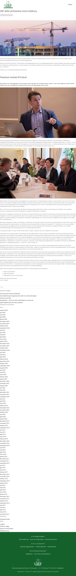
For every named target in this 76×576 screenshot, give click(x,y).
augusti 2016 (4, 483)
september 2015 (5, 503)
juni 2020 (2, 414)
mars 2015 (3, 512)
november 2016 (4, 476)
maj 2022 (2, 390)
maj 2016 (2, 487)
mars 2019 (3, 436)
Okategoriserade (5, 519)
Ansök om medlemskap (36, 539)
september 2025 (5, 328)
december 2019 (4, 421)
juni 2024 (2, 352)
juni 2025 (2, 332)
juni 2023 (2, 370)
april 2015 (3, 509)
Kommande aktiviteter (51, 539)
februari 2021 (4, 405)
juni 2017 (2, 465)
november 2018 (4, 443)
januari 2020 (3, 419)
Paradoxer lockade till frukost (13, 77)
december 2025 (4, 321)
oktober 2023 (4, 363)
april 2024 (3, 357)
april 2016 (3, 490)
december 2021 (4, 392)
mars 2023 (3, 374)
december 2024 (4, 343)
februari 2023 (4, 377)
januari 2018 (3, 456)
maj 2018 (2, 450)
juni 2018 (2, 447)
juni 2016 (2, 485)
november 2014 (4, 514)
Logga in (2, 524)
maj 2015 (2, 507)
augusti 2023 (4, 368)
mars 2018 (3, 454)
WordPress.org (4, 531)
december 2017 (4, 459)
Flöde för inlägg (4, 526)
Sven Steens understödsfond (42, 554)
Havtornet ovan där (5, 298)
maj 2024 (2, 354)
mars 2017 (3, 470)
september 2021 (5, 396)
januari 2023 (3, 379)
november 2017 (4, 461)
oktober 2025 (4, 326)
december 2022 (4, 381)
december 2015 (4, 496)
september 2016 (5, 481)
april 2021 (3, 401)
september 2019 (5, 428)
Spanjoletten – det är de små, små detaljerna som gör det (16, 300)
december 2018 (4, 441)
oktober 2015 (4, 501)
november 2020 (4, 410)
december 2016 (4, 474)
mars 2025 (3, 339)
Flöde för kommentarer (6, 528)
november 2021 (4, 394)
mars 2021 (3, 403)
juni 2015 (2, 505)
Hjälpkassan (29, 554)
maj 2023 (2, 372)
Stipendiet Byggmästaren (27, 546)
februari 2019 (4, 439)
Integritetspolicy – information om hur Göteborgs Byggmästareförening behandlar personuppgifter (38, 571)
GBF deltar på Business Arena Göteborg (18, 11)
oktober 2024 (4, 348)
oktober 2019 (4, 425)
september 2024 (5, 350)
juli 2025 (2, 330)
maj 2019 (2, 432)
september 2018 (5, 445)
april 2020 (3, 416)
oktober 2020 (4, 412)
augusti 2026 (4, 310)
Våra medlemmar (24, 539)
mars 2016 (3, 492)
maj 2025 (2, 334)
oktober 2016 (4, 478)
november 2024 (4, 346)
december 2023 (4, 361)
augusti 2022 (4, 385)
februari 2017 (4, 472)
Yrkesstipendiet (51, 546)
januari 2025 (3, 341)
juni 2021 (2, 399)
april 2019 (3, 434)
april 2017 (3, 467)
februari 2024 (4, 359)
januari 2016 (3, 494)
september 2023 (5, 365)
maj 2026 (2, 315)
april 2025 (3, 337)
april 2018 (3, 452)
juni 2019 (2, 430)
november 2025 (4, 323)
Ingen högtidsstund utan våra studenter (11, 302)
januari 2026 (3, 319)
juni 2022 (2, 388)
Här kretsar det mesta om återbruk (10, 293)
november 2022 (4, 383)
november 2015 (4, 498)
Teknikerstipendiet (40, 546)
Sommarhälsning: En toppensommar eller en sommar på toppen (18, 296)
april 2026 (3, 317)
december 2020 (4, 408)
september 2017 (5, 463)
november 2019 (4, 423)
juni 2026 (2, 312)
